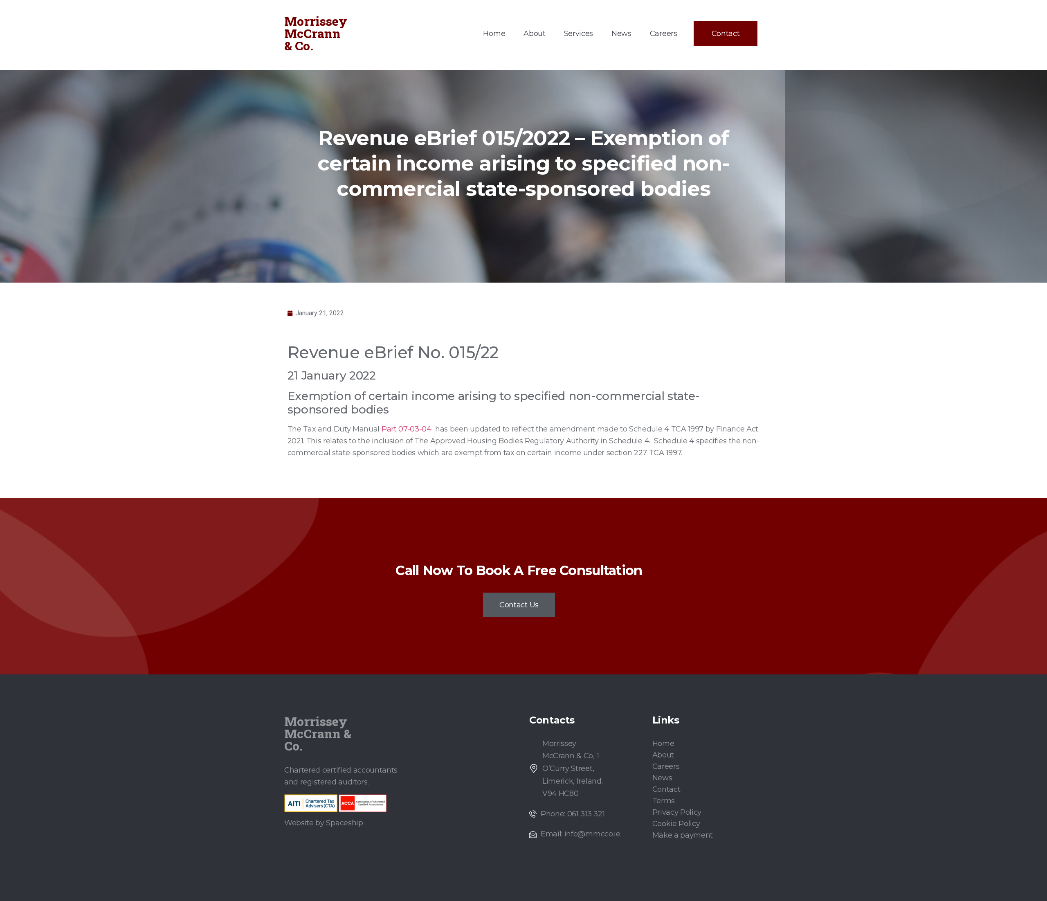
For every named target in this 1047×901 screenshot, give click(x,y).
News (621, 33)
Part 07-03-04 (406, 429)
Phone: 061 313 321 (572, 813)
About (534, 33)
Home (494, 33)
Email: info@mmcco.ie (580, 833)
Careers (663, 33)
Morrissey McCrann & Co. (315, 33)
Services (578, 33)
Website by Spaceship (323, 822)
